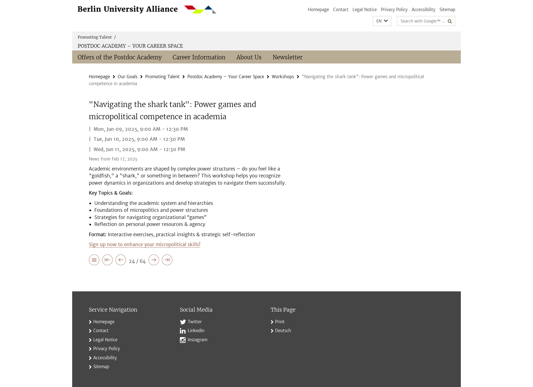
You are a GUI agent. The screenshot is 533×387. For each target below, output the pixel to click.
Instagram (197, 339)
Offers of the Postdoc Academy (120, 57)
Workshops (283, 76)
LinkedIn (196, 330)
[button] (382, 21)
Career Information (199, 57)
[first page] (107, 261)
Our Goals (127, 76)
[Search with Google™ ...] (450, 21)
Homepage (318, 9)
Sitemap (447, 9)
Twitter (195, 321)
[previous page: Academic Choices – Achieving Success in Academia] (120, 261)
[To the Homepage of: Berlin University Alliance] (147, 10)
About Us (249, 57)
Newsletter (288, 57)
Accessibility (423, 9)
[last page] (167, 261)
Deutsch (283, 330)
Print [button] (280, 321)
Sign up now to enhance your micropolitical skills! (144, 244)
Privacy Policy (394, 9)
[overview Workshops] (94, 261)
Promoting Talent (97, 37)
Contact (340, 9)
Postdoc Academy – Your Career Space (130, 46)
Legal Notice (365, 9)
